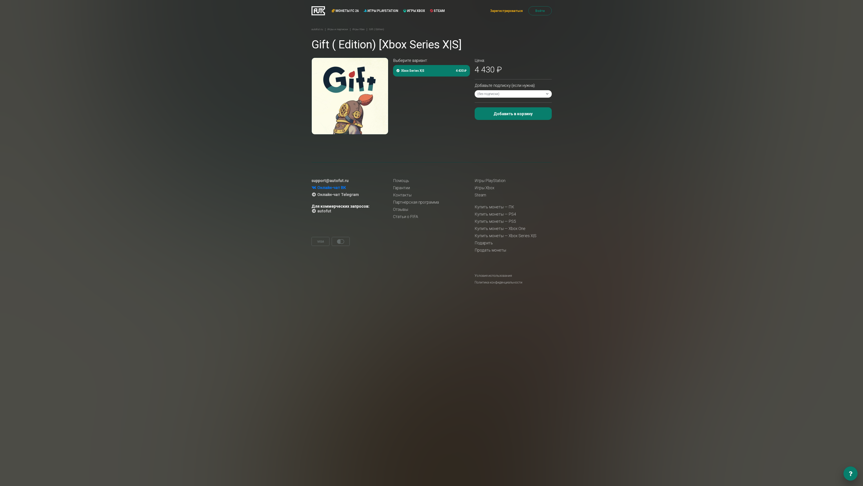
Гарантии (401, 187)
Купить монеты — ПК (494, 207)
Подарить (484, 243)
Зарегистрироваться (506, 11)
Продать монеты (490, 250)
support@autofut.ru (330, 180)
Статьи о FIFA (405, 216)
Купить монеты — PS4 (495, 214)
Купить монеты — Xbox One (500, 228)
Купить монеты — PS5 (495, 221)
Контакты (402, 195)
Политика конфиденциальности (498, 282)
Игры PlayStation (382, 11)
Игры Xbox (415, 11)
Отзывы (400, 209)
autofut (323, 211)
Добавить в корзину (513, 113)
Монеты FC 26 (347, 11)
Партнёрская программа (416, 202)
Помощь (401, 180)
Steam (439, 11)
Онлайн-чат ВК (331, 187)
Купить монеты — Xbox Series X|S (505, 235)
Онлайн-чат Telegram (337, 194)
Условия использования (493, 275)
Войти (540, 11)
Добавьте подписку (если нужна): (505, 85)
